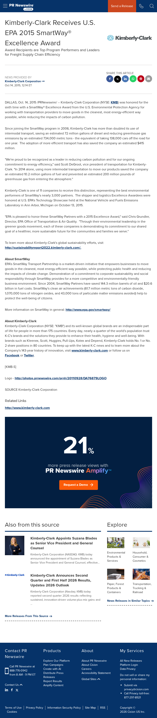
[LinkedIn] (7, 690)
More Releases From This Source (26, 616)
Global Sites (89, 679)
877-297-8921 (132, 697)
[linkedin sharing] (125, 79)
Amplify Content (53, 685)
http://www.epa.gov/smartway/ (88, 309)
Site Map (90, 708)
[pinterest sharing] (140, 79)
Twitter (29, 355)
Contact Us (12, 685)
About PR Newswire (94, 661)
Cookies (12, 712)
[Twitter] (17, 690)
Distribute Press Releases (53, 675)
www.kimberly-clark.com (90, 350)
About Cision (90, 665)
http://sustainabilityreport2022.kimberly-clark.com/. (43, 247)
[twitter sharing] (117, 80)
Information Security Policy (64, 708)
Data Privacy (128, 669)
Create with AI (52, 669)
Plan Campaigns (53, 665)
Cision (131, 712)
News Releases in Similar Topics (128, 601)
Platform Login (129, 665)
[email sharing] (148, 79)
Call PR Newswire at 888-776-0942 (22, 668)
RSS (102, 708)
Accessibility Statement (96, 673)
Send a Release (122, 6)
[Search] (152, 6)
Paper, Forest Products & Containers (115, 588)
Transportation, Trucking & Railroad (142, 588)
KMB (114, 102)
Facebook (12, 355)
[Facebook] (12, 690)
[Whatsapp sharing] (133, 79)
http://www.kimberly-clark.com (27, 407)
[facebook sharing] (109, 79)
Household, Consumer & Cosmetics (140, 556)
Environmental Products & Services (116, 556)
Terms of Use (13, 708)
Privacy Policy (34, 708)
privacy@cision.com (136, 689)
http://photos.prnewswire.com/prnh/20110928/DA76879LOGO (61, 378)
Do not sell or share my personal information (135, 677)
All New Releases (131, 661)
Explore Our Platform (56, 661)
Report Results (52, 681)
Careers (87, 669)
